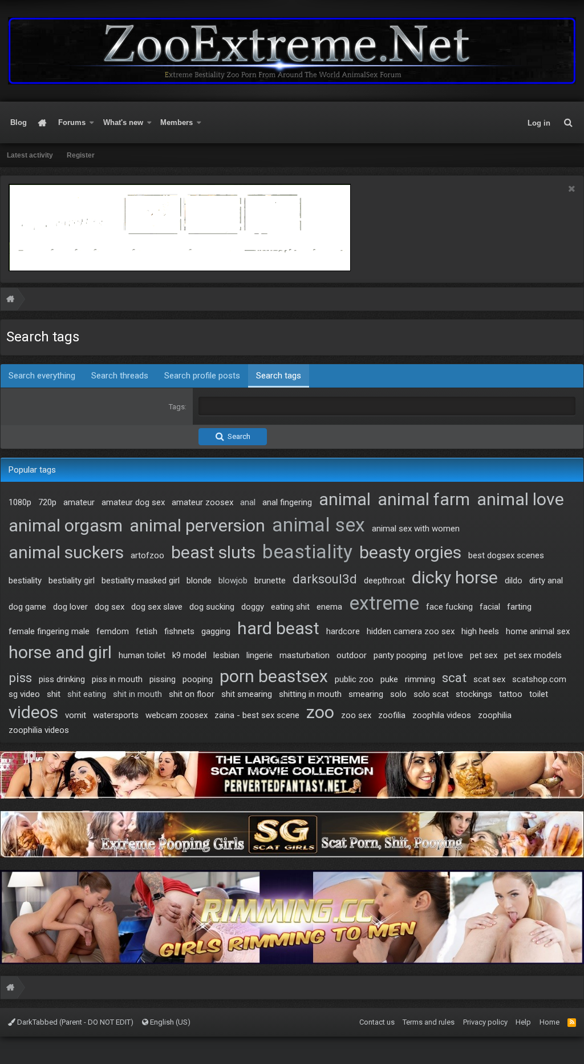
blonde (199, 580)
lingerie (259, 655)
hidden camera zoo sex (411, 631)
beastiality (307, 552)
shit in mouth (137, 694)
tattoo (510, 694)
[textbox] (387, 406)
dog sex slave (156, 607)
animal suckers (66, 552)
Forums (72, 122)
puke (389, 679)
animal (345, 499)
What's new (123, 122)
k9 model (189, 655)
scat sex (489, 679)
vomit (75, 715)
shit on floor (191, 694)
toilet (538, 694)
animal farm (424, 499)
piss (20, 677)
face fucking (449, 607)
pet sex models (533, 655)
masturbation (304, 655)
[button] (91, 122)
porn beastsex (274, 676)
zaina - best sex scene (256, 715)
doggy (252, 607)
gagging (215, 631)
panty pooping (400, 655)
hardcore (343, 631)
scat (454, 677)
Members (176, 122)
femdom (112, 631)
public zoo (354, 679)
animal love (520, 499)
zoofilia (391, 715)
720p (47, 502)
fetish (146, 631)
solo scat (431, 694)
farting (519, 607)
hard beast (278, 628)
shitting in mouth (310, 694)
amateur (79, 502)
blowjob (233, 580)
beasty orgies (410, 552)
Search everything (42, 375)
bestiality (25, 580)
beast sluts (213, 552)
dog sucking (211, 607)
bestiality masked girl (141, 580)
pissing (162, 679)
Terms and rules (429, 1022)
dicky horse (455, 577)
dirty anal (546, 580)
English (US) (169, 1022)
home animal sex (538, 631)
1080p (20, 502)
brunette (270, 580)
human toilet (142, 655)
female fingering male (49, 631)
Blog (18, 122)
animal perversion (197, 525)
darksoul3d (325, 578)
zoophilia (495, 715)
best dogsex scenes (506, 555)
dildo (513, 580)
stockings (474, 694)
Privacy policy (485, 1022)
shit (53, 694)
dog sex (109, 607)
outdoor (351, 655)
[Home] (10, 300)
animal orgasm (66, 525)
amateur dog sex (133, 502)
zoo (320, 712)
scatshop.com (539, 679)
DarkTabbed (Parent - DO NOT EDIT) (74, 1022)
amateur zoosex (202, 502)
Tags (177, 406)
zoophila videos (441, 715)
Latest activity (30, 155)
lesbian (226, 655)
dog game (27, 607)
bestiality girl (71, 580)
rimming (420, 679)
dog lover (70, 607)
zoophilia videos (39, 730)
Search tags (278, 375)
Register (81, 155)
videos (33, 712)
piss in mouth (117, 679)
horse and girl (60, 652)
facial (490, 607)
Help (523, 1022)
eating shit (290, 607)
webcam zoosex (176, 715)
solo (398, 694)
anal (248, 502)
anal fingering (287, 502)
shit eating (86, 694)
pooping (197, 679)
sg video (24, 694)
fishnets (179, 631)
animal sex (318, 525)
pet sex (483, 655)
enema (329, 607)
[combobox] (386, 406)
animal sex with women (416, 528)
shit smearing (246, 694)
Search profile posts (202, 375)
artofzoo (147, 555)
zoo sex (356, 715)
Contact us (377, 1022)
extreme (384, 603)
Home (42, 122)
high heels (480, 631)
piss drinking (62, 679)
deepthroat (384, 580)
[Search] (568, 122)
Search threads (119, 375)
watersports (116, 715)
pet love (448, 655)
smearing (365, 694)
